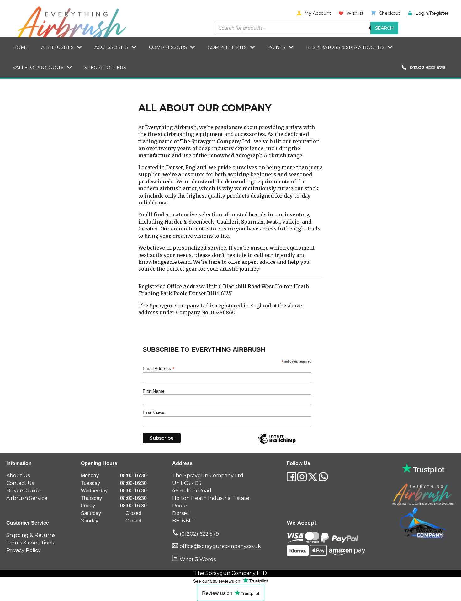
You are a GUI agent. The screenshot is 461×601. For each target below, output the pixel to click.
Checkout (389, 13)
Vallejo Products (38, 67)
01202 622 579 (427, 67)
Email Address (159, 368)
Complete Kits (227, 47)
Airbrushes (57, 47)
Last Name (153, 412)
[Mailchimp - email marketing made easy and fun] (276, 443)
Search (384, 28)
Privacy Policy (23, 550)
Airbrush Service (26, 498)
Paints (276, 47)
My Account (318, 13)
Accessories (111, 47)
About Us (18, 476)
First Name (154, 390)
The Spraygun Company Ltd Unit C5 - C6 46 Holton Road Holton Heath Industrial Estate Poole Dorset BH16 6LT (210, 498)
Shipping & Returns (30, 535)
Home (21, 47)
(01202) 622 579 (198, 534)
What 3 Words (197, 559)
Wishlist (355, 13)
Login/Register (432, 13)
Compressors (168, 47)
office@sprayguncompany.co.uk (220, 546)
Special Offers (105, 67)
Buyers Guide (23, 491)
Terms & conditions (30, 543)
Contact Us (20, 483)
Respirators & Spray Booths (345, 47)
